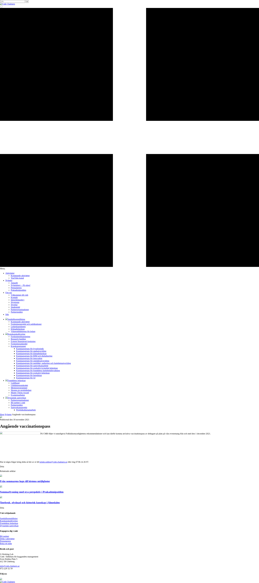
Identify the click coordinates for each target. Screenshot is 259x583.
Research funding (18, 339)
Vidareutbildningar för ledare (23, 331)
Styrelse (14, 305)
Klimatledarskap (18, 329)
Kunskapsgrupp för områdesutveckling (32, 361)
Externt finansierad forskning (23, 341)
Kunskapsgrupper (18, 346)
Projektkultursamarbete (26, 410)
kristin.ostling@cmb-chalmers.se (53, 462)
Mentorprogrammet (19, 388)
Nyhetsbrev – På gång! (20, 285)
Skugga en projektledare (21, 390)
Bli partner (4, 536)
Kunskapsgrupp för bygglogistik (30, 349)
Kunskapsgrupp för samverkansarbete (32, 366)
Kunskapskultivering (9, 521)
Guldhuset (15, 383)
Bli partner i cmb (18, 402)
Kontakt (14, 297)
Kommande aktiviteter (20, 275)
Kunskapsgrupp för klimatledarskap (31, 353)
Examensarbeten (18, 395)
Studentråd (15, 307)
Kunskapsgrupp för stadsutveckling (31, 351)
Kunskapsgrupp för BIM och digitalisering (34, 356)
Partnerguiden (17, 312)
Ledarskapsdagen (18, 326)
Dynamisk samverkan (9, 526)
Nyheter (8, 280)
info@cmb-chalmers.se (10, 566)
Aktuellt (14, 283)
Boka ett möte (6, 543)
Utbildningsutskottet (19, 385)
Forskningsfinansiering (20, 336)
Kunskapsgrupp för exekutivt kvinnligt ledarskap (37, 368)
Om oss (8, 292)
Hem (2, 414)
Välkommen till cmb (19, 295)
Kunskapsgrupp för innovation (29, 358)
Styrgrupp (15, 302)
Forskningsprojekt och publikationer (26, 324)
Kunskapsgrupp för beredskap (29, 375)
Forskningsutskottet (19, 344)
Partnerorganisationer (20, 309)
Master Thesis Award (20, 392)
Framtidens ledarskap (9, 523)
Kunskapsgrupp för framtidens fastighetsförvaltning (38, 370)
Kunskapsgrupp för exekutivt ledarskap (33, 373)
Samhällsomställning (9, 518)
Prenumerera (16, 288)
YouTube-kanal (17, 278)
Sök (7, 314)
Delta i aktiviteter (7, 539)
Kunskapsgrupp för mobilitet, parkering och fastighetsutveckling (43, 363)
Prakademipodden (18, 290)
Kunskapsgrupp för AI (25, 378)
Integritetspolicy (17, 300)
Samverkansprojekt (19, 407)
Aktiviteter (9, 273)
